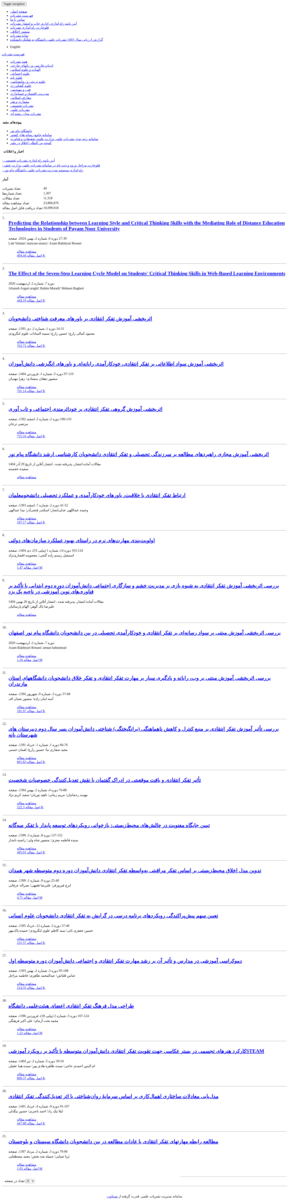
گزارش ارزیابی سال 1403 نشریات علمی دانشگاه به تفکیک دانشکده (56, 39)
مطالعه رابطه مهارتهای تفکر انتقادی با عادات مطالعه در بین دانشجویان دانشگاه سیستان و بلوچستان (113, 1141)
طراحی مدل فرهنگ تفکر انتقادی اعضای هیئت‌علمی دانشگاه (71, 1006)
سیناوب (112, 1196)
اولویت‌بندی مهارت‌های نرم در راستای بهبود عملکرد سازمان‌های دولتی (81, 540)
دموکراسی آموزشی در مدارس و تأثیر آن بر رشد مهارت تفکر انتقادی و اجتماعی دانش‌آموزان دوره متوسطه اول (125, 961)
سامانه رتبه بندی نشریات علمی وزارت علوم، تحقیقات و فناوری (54, 139)
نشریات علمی (20, 110)
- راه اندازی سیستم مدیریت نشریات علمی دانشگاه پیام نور (42, 170)
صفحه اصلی (18, 11)
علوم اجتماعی (20, 73)
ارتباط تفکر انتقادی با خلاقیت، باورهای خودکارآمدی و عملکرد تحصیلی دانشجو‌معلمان (97, 495)
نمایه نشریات (19, 35)
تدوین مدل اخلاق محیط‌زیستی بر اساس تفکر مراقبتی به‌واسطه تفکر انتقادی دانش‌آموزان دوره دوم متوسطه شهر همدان (134, 870)
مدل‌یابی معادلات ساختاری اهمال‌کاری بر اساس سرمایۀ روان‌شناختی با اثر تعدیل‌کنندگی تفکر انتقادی (113, 1096)
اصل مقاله (31, 255)
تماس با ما (17, 19)
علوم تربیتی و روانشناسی (27, 81)
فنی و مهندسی (20, 89)
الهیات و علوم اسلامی (25, 69)
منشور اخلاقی (20, 31)
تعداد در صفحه (14, 1181)
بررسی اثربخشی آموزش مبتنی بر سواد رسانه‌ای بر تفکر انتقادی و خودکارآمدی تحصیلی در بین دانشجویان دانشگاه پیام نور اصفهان (144, 632)
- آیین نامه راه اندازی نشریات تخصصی (28, 160)
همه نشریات (18, 61)
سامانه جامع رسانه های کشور (31, 135)
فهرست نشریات (21, 15)
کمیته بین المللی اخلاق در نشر (31, 143)
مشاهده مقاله (26, 251)
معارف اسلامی (20, 98)
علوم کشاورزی (21, 85)
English (15, 47)
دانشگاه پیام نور (21, 131)
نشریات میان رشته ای (25, 114)
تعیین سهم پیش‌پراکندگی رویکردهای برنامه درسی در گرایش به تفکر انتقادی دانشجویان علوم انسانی (113, 915)
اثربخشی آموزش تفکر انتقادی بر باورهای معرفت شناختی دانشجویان (80, 318)
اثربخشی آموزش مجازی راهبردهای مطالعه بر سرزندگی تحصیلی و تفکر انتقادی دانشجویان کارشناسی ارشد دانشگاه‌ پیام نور (138, 454)
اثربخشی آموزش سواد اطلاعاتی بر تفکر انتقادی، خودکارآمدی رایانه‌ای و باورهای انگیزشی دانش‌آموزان (116, 364)
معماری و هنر (19, 102)
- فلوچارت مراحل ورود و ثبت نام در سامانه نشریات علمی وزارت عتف (51, 165)
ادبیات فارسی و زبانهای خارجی (31, 65)
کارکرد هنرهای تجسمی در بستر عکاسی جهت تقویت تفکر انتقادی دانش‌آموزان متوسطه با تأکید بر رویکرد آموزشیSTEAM (136, 1051)
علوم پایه (16, 77)
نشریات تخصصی (21, 106)
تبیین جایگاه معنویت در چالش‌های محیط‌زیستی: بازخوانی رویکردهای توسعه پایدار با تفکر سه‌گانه (109, 825)
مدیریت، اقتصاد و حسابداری (29, 93)
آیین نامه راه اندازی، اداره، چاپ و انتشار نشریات (43, 23)
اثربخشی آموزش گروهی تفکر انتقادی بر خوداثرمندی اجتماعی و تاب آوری (85, 409)
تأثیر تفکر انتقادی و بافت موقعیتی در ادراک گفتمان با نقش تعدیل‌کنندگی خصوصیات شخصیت (104, 780)
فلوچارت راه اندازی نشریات (29, 27)
